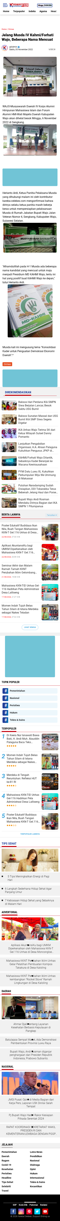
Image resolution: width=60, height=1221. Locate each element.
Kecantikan (36, 1186)
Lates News (36, 1152)
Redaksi (43, 1205)
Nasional (14, 698)
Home (6, 11)
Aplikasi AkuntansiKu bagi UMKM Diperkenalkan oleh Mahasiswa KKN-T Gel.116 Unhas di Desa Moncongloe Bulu (21, 549)
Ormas (11, 29)
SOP (15, 1205)
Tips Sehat (7, 1182)
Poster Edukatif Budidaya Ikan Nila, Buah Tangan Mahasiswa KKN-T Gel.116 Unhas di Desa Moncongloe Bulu (20, 529)
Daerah (5, 1156)
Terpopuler (19, 11)
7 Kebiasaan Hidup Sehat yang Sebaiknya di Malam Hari (29, 902)
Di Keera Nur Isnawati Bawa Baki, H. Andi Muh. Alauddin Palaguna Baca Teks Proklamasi (23, 739)
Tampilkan (51, 515)
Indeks (32, 11)
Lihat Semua (30, 627)
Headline (6, 1177)
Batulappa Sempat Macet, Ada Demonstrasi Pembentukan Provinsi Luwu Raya (30, 1041)
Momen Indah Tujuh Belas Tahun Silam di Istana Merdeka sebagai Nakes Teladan (20, 609)
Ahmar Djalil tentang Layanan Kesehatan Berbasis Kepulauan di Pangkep (31, 1028)
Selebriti (6, 1186)
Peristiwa (15, 705)
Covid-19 (6, 1165)
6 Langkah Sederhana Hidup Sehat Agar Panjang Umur (28, 890)
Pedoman (34, 1205)
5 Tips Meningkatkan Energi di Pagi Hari (28, 878)
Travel (5, 1190)
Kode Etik (23, 1205)
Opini (33, 1169)
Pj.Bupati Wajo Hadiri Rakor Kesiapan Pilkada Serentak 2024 (31, 1117)
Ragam (5, 1160)
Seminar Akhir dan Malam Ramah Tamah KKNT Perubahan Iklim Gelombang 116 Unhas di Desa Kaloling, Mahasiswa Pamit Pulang (18, 569)
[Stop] (57, 49)
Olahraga (35, 1165)
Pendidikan (36, 1156)
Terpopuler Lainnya (30, 834)
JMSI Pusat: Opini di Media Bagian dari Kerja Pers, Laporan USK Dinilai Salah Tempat (31, 1103)
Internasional (37, 1177)
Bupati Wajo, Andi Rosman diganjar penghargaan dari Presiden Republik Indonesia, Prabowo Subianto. (31, 1055)
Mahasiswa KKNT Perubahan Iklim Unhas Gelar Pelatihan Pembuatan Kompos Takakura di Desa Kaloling (31, 964)
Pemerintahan (17, 690)
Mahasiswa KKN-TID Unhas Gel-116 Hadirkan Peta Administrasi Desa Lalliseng (20, 589)
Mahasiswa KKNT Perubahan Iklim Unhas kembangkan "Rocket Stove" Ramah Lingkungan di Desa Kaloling (31, 979)
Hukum (13, 712)
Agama (43, 11)
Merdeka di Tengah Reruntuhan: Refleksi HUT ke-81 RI (22, 778)
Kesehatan (7, 1169)
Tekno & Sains (17, 720)
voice (51, 49)
